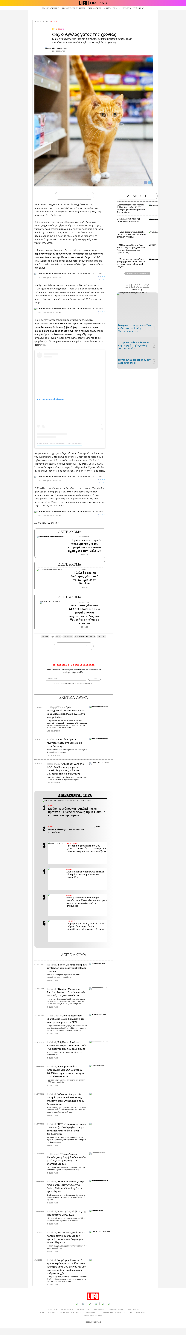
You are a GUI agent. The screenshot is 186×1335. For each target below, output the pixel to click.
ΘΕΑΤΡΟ (101, 636)
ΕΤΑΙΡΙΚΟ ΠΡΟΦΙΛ (116, 1309)
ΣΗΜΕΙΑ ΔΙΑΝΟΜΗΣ (137, 1312)
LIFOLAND (98, 3)
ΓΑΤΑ (58, 636)
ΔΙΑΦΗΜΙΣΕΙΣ (99, 1309)
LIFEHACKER (94, 8)
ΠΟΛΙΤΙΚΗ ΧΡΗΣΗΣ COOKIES (113, 1312)
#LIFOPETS (125, 8)
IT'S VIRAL (138, 8)
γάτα (77, 208)
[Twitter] (150, 182)
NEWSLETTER (83, 1309)
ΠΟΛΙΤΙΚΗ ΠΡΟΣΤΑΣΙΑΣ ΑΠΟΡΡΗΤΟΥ (80, 683)
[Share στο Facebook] (99, 277)
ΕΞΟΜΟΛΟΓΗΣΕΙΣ (51, 8)
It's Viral (54, 21)
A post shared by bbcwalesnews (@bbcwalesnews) (59, 443)
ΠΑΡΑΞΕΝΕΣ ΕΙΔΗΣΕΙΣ (73, 8)
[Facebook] (145, 182)
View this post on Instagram (50, 399)
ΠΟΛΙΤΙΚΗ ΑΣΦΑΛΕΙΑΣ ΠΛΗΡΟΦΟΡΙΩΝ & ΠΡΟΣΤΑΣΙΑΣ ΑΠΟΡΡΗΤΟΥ (68, 1312)
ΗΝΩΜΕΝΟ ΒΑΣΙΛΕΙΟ (84, 636)
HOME (37, 21)
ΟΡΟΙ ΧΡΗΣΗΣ (59, 683)
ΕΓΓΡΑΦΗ (94, 678)
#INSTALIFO (110, 8)
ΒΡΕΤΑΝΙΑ (67, 636)
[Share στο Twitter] (103, 277)
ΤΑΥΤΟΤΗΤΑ (51, 1309)
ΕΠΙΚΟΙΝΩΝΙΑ (67, 1309)
